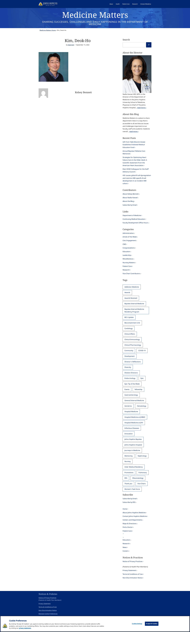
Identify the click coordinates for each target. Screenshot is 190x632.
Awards (127, 292)
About (111, 4)
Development (129, 356)
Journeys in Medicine (132, 450)
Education (126, 251)
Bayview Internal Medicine (134, 303)
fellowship (138, 389)
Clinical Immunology (132, 339)
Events (126, 389)
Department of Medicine (132, 215)
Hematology (141, 406)
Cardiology (128, 328)
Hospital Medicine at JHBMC (134, 417)
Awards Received (130, 298)
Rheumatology (137, 478)
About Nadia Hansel (130, 197)
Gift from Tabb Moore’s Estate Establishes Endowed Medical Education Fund (134, 144)
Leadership (127, 255)
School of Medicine (145, 4)
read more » (141, 108)
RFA (125, 478)
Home (125, 509)
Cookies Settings (137, 624)
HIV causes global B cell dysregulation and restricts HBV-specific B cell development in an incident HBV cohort (137, 179)
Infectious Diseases (131, 428)
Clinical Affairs (129, 334)
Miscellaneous (128, 259)
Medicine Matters (95, 14)
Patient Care (126, 4)
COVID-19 (142, 350)
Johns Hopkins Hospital (133, 445)
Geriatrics (128, 406)
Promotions (128, 472)
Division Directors (131, 373)
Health (118, 4)
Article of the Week (130, 237)
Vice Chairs (141, 483)
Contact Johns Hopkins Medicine (135, 516)
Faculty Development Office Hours (135, 223)
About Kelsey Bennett (131, 194)
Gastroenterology (131, 395)
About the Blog (128, 201)
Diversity (127, 367)
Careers (125, 551)
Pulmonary (143, 472)
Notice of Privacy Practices (132, 561)
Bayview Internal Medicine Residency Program (134, 310)
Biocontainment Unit (132, 323)
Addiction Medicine (131, 287)
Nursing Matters (129, 262)
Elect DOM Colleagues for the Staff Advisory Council (136, 170)
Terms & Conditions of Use (133, 574)
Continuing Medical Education (134, 219)
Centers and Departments (132, 520)
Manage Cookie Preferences (48, 614)
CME (124, 244)
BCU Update (129, 317)
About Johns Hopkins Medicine (134, 512)
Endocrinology (129, 378)
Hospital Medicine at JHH (133, 423)
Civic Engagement (129, 240)
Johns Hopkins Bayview (133, 439)
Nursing (127, 461)
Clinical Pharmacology (132, 345)
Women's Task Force (132, 489)
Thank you (128, 483)
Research (135, 4)
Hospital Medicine (131, 411)
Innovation (128, 434)
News (125, 547)
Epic (142, 378)
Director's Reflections (132, 362)
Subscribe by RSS (129, 502)
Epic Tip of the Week (132, 384)
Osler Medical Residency (133, 467)
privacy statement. (25, 628)
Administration (128, 233)
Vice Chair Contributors (131, 273)
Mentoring (128, 456)
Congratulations (129, 248)
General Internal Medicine (134, 400)
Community (128, 350)
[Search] (148, 44)
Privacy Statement (129, 570)
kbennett (71, 45)
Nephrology (142, 456)
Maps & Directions (129, 523)
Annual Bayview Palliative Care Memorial (134, 152)
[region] (95, 624)
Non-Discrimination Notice (132, 578)
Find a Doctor (128, 527)
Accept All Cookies (151, 624)
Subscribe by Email (130, 205)
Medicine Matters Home (48, 30)
